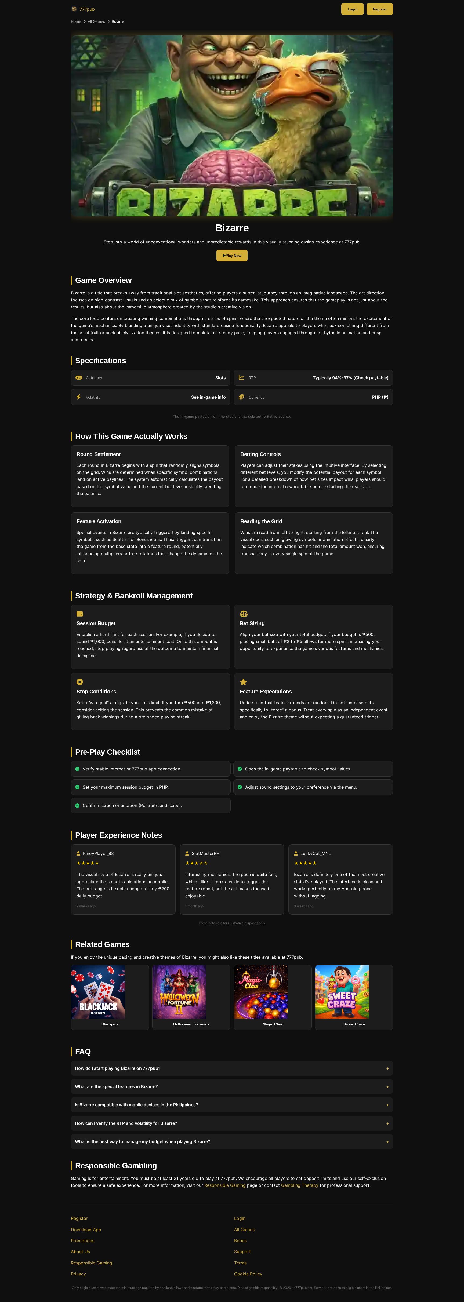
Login (352, 9)
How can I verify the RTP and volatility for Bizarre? (126, 1123)
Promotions (82, 1240)
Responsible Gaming (225, 1185)
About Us (80, 1251)
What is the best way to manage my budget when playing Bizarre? (142, 1141)
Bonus (240, 1240)
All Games (96, 21)
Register (380, 9)
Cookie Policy (248, 1273)
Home (76, 21)
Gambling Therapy (299, 1185)
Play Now (233, 256)
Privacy (78, 1273)
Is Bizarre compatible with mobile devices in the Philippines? (136, 1105)
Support (242, 1251)
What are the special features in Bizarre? (116, 1086)
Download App (86, 1229)
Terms (240, 1262)
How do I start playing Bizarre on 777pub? (118, 1068)
